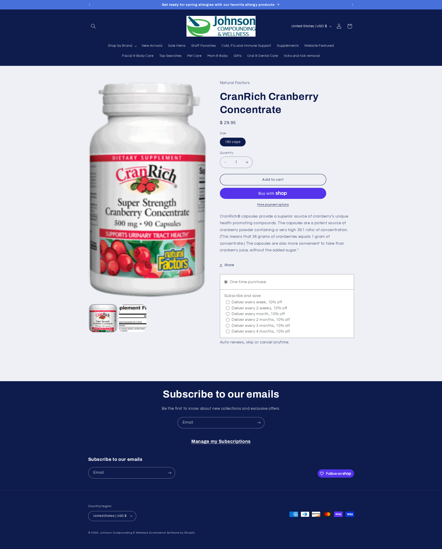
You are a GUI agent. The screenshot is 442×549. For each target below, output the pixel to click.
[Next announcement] (352, 4)
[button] (93, 26)
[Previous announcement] (89, 4)
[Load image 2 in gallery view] (132, 318)
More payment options (273, 204)
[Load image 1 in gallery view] (103, 318)
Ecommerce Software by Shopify (172, 533)
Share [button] (229, 265)
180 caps (233, 142)
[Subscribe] (259, 422)
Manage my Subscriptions (221, 441)
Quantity (226, 152)
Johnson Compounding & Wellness (124, 533)
